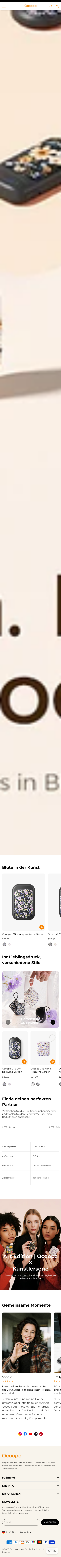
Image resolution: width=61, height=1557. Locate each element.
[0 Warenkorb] (57, 6)
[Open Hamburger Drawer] (4, 6)
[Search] (51, 6)
